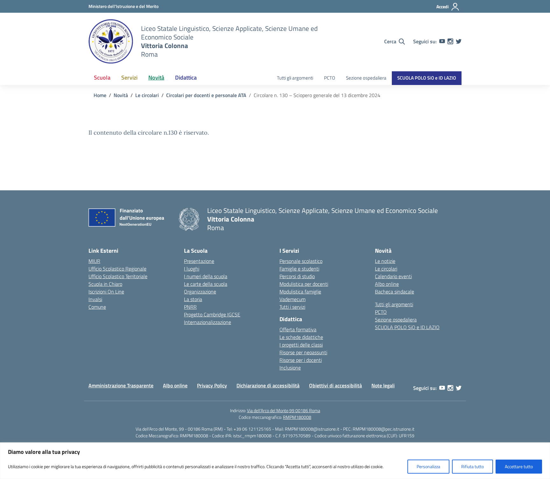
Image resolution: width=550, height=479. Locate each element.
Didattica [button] (186, 77)
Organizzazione (200, 291)
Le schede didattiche (301, 337)
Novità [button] (156, 77)
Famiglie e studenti (299, 268)
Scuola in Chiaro (105, 284)
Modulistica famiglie (300, 291)
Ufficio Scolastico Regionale (117, 268)
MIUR (94, 261)
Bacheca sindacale (394, 291)
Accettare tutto (519, 466)
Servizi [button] (129, 77)
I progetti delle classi (301, 345)
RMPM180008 (297, 417)
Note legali (383, 385)
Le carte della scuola (205, 284)
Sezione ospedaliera (366, 77)
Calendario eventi (393, 276)
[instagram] (450, 41)
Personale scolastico (300, 261)
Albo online (387, 284)
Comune (97, 307)
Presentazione (199, 261)
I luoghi (191, 268)
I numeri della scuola (205, 276)
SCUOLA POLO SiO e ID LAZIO (426, 77)
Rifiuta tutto (472, 466)
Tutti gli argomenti (295, 77)
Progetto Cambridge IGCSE (212, 314)
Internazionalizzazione (207, 322)
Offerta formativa (297, 329)
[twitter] (459, 41)
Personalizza (428, 466)
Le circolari (386, 268)
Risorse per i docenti (300, 360)
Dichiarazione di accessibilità (268, 385)
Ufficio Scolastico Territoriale (117, 276)
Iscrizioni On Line (106, 291)
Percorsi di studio (297, 276)
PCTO (329, 77)
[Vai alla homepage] (110, 41)
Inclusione (290, 367)
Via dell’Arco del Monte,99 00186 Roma (283, 410)
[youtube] (442, 41)
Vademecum (292, 299)
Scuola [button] (102, 77)
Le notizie (385, 261)
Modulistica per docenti (303, 284)
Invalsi (95, 299)
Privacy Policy (212, 385)
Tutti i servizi (292, 307)
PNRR (190, 307)
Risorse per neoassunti (303, 352)
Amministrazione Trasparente (120, 385)
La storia (193, 299)
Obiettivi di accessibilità (335, 385)
